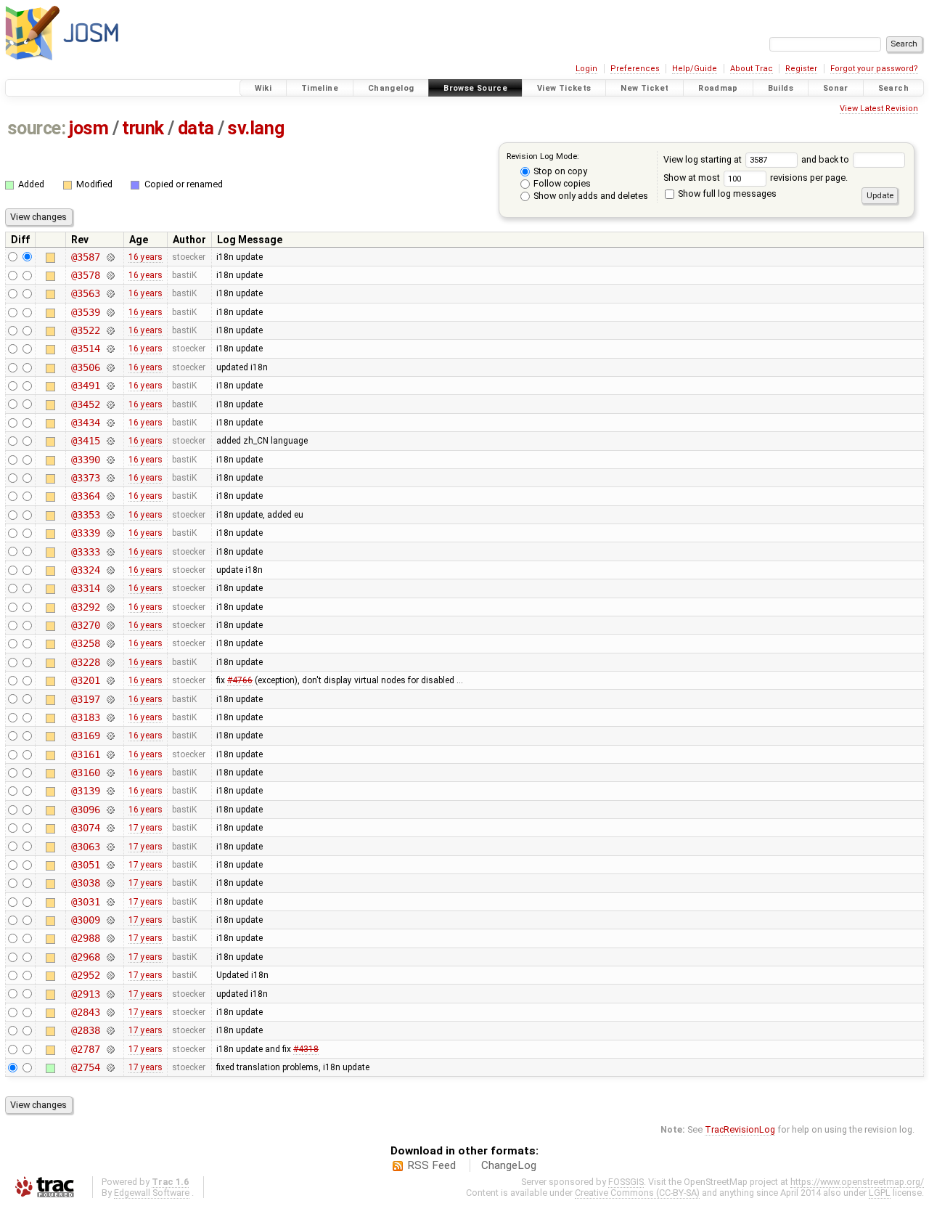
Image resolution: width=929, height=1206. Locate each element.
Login (586, 68)
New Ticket (644, 88)
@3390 (85, 459)
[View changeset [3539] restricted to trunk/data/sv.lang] (110, 312)
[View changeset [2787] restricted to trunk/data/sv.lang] (110, 1049)
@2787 (85, 1049)
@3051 (85, 865)
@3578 (85, 275)
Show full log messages (726, 193)
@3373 (85, 478)
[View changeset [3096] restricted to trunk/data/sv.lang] (110, 809)
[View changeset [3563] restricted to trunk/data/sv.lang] (110, 293)
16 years (145, 257)
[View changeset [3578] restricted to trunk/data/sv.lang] (110, 275)
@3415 (85, 441)
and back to (826, 159)
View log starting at (703, 159)
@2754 (85, 1067)
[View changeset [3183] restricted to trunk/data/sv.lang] (110, 717)
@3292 (85, 607)
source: (36, 128)
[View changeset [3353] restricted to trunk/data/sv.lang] (110, 515)
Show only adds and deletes (589, 195)
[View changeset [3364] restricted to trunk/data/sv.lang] (110, 496)
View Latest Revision (879, 108)
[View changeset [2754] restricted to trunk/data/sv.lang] (110, 1067)
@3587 (85, 257)
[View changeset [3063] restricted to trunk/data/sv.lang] (110, 846)
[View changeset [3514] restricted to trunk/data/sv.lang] (110, 348)
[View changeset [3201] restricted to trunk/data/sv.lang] (110, 680)
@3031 (85, 902)
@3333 (85, 552)
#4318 (306, 1049)
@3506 (85, 367)
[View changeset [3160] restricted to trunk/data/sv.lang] (110, 772)
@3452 (85, 404)
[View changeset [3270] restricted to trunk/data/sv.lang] (110, 625)
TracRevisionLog (740, 1129)
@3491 (85, 385)
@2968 (85, 957)
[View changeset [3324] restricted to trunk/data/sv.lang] (110, 570)
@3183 (85, 717)
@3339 (85, 533)
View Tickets (564, 88)
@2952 (85, 975)
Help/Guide (694, 68)
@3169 (85, 735)
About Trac (751, 68)
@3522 (85, 330)
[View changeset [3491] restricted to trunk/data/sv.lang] (110, 385)
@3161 (85, 754)
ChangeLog (508, 1165)
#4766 (240, 680)
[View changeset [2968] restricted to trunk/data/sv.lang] (110, 957)
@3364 (85, 496)
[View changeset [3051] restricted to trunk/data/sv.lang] (110, 865)
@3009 (85, 920)
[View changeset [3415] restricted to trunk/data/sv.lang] (110, 441)
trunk (143, 128)
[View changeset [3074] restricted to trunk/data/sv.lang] (110, 828)
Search (893, 88)
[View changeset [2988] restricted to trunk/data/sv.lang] (110, 938)
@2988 (85, 938)
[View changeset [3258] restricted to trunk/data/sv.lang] (110, 643)
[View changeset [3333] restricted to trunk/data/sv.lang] (110, 552)
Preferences (635, 68)
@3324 (85, 570)
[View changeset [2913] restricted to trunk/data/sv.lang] (110, 994)
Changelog (391, 88)
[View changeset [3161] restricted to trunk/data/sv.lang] (110, 754)
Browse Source (475, 88)
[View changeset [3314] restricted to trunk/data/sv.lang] (110, 588)
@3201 (85, 680)
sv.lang (255, 128)
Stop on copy (559, 171)
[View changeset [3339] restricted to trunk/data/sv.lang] (110, 533)
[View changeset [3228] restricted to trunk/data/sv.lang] (110, 662)
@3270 (85, 625)
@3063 (85, 846)
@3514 (85, 348)
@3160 (85, 772)
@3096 (85, 809)
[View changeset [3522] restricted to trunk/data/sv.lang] (110, 330)
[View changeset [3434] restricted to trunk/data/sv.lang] (110, 422)
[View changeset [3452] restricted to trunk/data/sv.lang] (110, 404)
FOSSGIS (626, 1181)
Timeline (319, 88)
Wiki (263, 88)
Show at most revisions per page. (755, 177)
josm (88, 128)
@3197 (85, 699)
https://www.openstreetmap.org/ (857, 1181)
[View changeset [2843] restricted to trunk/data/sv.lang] (110, 1012)
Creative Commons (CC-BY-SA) (637, 1192)
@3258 (85, 643)
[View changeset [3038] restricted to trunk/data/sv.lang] (110, 883)
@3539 (85, 312)
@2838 (85, 1030)
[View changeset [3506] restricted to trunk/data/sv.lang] (110, 367)
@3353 (85, 515)
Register (801, 68)
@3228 (85, 662)
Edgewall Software (151, 1192)
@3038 (85, 883)
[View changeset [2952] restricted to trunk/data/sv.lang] (110, 975)
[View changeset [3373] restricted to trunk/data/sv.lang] (110, 478)
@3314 (85, 588)
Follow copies (561, 183)
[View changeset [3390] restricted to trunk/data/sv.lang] (110, 459)
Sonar (835, 88)
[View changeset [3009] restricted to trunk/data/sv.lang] (110, 920)
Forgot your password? (874, 68)
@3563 (85, 293)
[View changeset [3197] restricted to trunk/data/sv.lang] (110, 699)
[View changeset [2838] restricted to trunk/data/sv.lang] (110, 1030)
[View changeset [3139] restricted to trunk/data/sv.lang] (110, 790)
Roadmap (718, 88)
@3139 (85, 790)
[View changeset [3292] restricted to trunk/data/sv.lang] (110, 607)
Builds (780, 88)
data (196, 128)
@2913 (85, 994)
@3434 (85, 422)
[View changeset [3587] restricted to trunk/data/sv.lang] (110, 257)
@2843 (85, 1012)
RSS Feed (431, 1165)
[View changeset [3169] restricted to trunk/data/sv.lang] (110, 735)
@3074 (85, 828)
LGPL (880, 1192)
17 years (145, 828)
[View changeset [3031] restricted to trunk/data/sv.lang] (110, 902)
